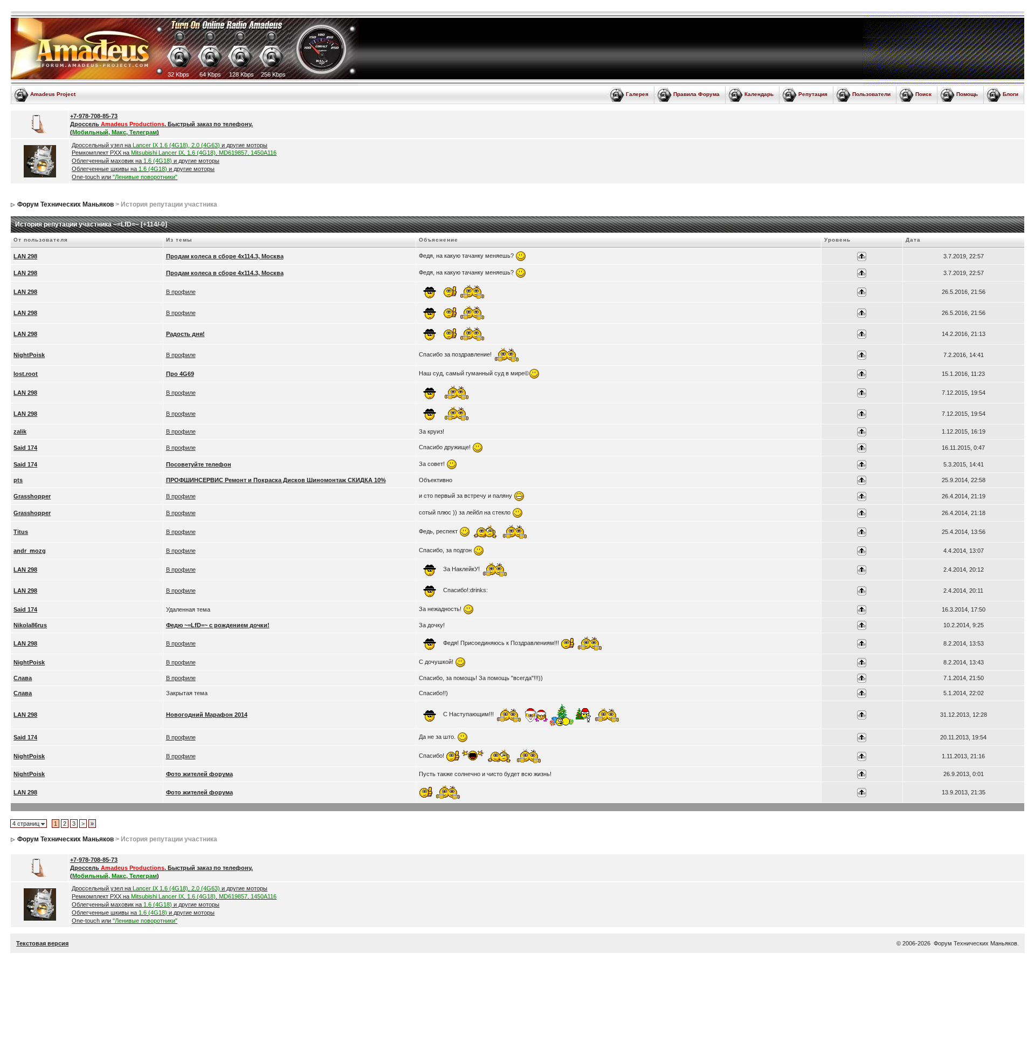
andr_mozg (29, 550)
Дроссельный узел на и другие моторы (169, 145)
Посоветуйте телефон (198, 464)
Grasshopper (32, 496)
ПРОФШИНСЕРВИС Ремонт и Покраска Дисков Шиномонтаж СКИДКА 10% (276, 480)
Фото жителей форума (199, 774)
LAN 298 (25, 256)
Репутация (812, 94)
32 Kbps (178, 74)
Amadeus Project (52, 94)
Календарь (759, 94)
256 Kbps (273, 74)
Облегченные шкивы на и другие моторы (143, 169)
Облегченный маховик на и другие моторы (145, 160)
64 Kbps (210, 74)
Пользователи (871, 94)
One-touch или (124, 177)
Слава (22, 678)
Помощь (967, 94)
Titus (20, 532)
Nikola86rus (30, 625)
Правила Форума (696, 94)
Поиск (923, 94)
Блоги (1010, 94)
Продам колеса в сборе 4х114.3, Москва (225, 256)
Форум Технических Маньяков (65, 204)
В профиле (181, 292)
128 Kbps (241, 74)
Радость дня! (185, 334)
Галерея (637, 94)
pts (18, 480)
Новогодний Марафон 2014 (206, 714)
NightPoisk (29, 355)
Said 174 (25, 447)
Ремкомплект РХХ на (174, 152)
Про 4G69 (180, 374)
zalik (19, 431)
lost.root (25, 374)
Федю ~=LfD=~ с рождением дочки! (218, 625)
